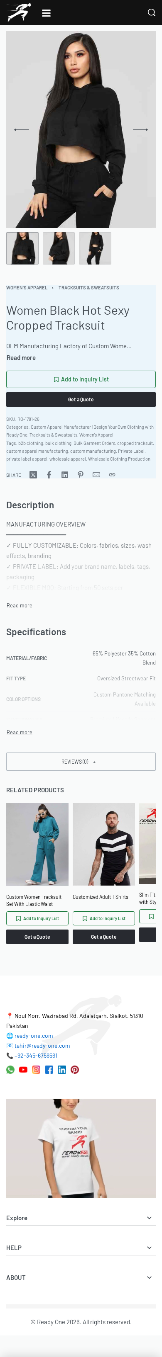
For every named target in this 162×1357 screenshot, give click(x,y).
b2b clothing (30, 443)
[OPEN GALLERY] (76, 129)
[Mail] (96, 474)
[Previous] (21, 129)
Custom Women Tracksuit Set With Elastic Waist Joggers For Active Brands (35, 901)
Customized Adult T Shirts (100, 897)
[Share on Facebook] (49, 474)
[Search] (151, 12)
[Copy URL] (112, 474)
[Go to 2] (59, 248)
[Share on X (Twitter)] (33, 474)
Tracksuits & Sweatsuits (89, 287)
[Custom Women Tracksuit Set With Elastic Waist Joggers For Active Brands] (37, 844)
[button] (81, 761)
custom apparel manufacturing (37, 451)
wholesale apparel (67, 458)
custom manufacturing (93, 451)
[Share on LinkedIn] (65, 474)
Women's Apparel (26, 287)
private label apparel (26, 458)
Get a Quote (81, 399)
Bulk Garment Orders (94, 443)
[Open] (46, 13)
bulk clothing (58, 443)
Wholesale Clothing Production (119, 458)
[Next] (140, 129)
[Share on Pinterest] (80, 474)
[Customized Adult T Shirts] (104, 844)
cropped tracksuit (135, 443)
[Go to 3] (95, 248)
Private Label (131, 451)
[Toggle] (21, 357)
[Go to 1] (22, 248)
